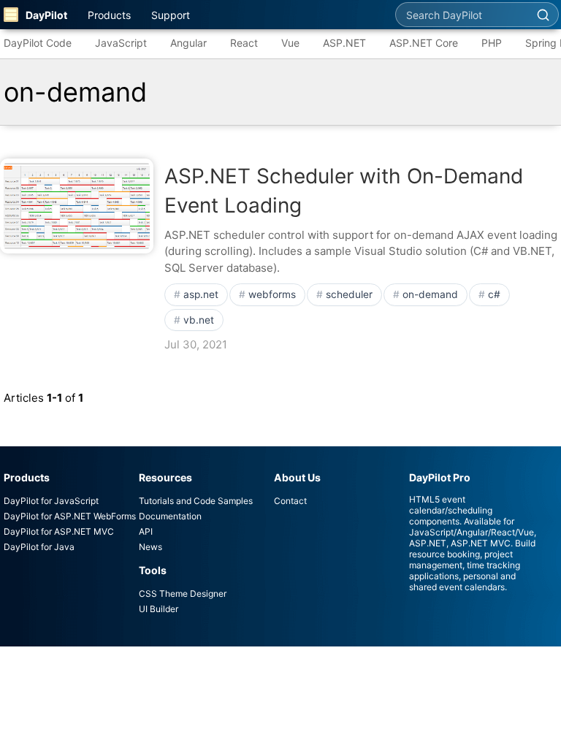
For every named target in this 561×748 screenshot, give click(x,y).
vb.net (198, 320)
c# (494, 294)
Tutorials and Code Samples (196, 500)
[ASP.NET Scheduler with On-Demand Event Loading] (77, 206)
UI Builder (158, 608)
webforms (272, 294)
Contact (290, 500)
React (244, 43)
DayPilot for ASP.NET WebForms (70, 516)
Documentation (170, 516)
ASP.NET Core (423, 43)
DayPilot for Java (39, 546)
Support (170, 15)
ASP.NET (344, 43)
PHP (491, 43)
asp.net (200, 294)
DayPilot (46, 15)
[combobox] (461, 14)
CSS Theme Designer (182, 593)
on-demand (430, 294)
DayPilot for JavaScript (51, 500)
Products (109, 15)
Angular (188, 43)
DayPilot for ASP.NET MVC (59, 531)
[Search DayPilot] (542, 14)
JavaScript (121, 43)
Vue (290, 43)
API (146, 531)
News (150, 546)
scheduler (349, 294)
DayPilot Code (38, 43)
